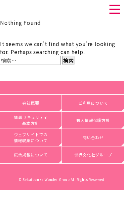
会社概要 (30, 103)
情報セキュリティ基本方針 (30, 120)
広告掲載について (31, 154)
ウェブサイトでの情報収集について (31, 137)
